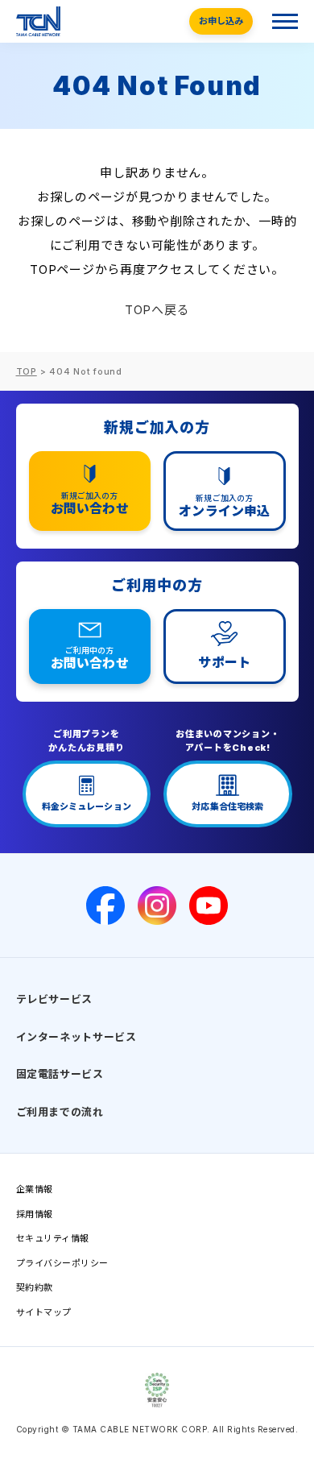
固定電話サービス (60, 1073)
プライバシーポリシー (62, 1263)
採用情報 (34, 1214)
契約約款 (34, 1287)
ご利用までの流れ (60, 1111)
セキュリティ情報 (52, 1238)
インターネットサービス (76, 1036)
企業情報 (34, 1189)
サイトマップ (44, 1312)
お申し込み (221, 21)
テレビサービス (54, 999)
